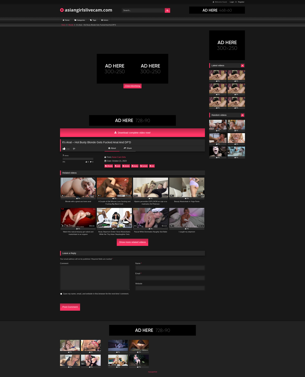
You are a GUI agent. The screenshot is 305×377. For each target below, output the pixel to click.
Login (232, 2)
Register (241, 2)
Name (138, 263)
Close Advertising (132, 86)
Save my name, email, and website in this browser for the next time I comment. (96, 294)
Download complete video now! (134, 132)
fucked (144, 166)
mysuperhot (152, 372)
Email (138, 273)
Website (138, 284)
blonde (127, 166)
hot (153, 166)
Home (67, 20)
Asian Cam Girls (119, 157)
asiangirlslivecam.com (88, 10)
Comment (64, 263)
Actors (105, 20)
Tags (94, 20)
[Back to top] (297, 370)
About (113, 148)
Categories (81, 20)
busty (136, 166)
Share (129, 148)
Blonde (71, 25)
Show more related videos (132, 242)
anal (118, 166)
